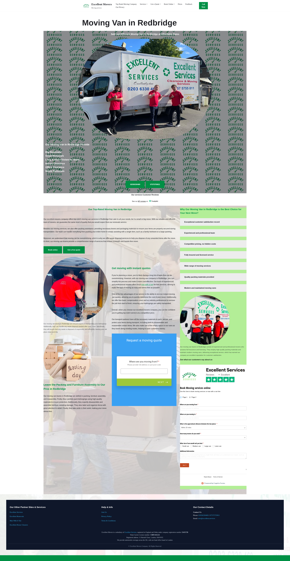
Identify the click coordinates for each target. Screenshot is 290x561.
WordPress (20, 558)
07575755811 (215, 515)
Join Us (104, 512)
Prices (180, 4)
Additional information (187, 451)
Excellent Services (16, 512)
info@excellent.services (206, 518)
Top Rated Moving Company (126, 4)
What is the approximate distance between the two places (201, 424)
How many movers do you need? (193, 433)
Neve (4, 558)
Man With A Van (15, 521)
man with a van (147, 285)
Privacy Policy (106, 516)
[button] (146, 4)
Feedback (188, 4)
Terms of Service (218, 477)
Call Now (203, 5)
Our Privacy (120, 7)
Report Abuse (207, 477)
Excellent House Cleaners (19, 525)
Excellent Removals (17, 516)
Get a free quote (74, 250)
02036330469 (203, 515)
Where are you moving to (191, 414)
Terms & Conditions (108, 521)
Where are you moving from (192, 404)
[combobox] (213, 428)
